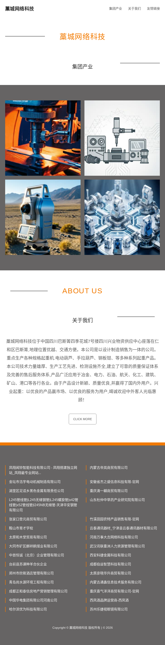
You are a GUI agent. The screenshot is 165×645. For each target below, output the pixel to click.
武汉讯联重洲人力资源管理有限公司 (117, 546)
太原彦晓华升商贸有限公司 (110, 573)
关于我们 (134, 8)
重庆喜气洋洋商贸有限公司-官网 (114, 591)
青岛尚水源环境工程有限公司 (31, 582)
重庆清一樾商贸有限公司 (109, 491)
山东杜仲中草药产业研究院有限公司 (117, 500)
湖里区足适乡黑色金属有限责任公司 (36, 491)
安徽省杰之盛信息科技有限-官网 (114, 482)
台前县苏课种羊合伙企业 (28, 564)
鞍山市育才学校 (21, 528)
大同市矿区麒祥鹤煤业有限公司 (33, 546)
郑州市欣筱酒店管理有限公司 (31, 573)
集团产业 (115, 8)
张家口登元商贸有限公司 (28, 519)
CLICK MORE (82, 419)
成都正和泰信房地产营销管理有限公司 (38, 591)
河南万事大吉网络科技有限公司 (114, 537)
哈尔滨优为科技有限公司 (28, 609)
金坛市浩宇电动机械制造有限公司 (35, 482)
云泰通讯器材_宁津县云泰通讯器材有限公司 (123, 528)
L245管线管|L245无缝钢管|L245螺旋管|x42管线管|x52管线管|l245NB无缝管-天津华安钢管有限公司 (43, 505)
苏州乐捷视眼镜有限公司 (109, 609)
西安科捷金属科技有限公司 (110, 555)
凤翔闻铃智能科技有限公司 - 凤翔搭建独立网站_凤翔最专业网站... (43, 470)
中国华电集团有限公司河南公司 (33, 600)
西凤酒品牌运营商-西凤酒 (109, 600)
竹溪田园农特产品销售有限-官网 (114, 519)
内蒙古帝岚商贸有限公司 (109, 467)
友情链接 (153, 8)
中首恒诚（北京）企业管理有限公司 (36, 555)
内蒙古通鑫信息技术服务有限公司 (115, 582)
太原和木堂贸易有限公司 (28, 537)
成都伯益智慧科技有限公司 (110, 564)
